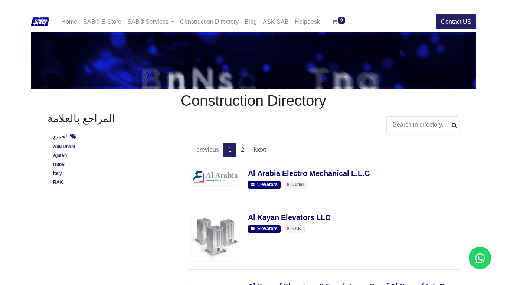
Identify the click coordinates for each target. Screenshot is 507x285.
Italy (57, 173)
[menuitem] (69, 21)
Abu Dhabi (64, 146)
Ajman (60, 155)
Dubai (59, 164)
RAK (58, 182)
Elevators (267, 184)
